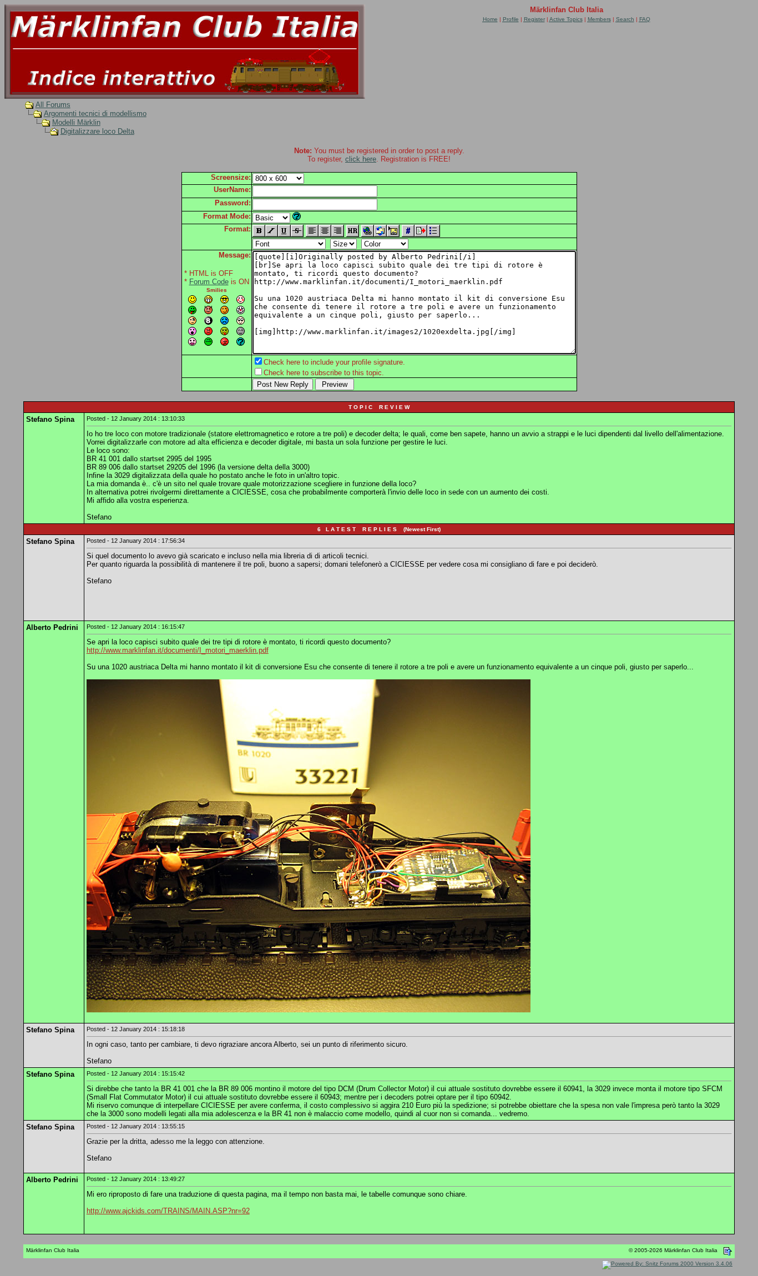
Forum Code (209, 282)
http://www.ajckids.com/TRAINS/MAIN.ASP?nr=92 (168, 1211)
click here (360, 159)
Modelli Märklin (76, 122)
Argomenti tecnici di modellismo (95, 113)
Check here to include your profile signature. (334, 362)
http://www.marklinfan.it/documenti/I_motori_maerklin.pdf (178, 650)
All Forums (53, 104)
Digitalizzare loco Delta (97, 131)
